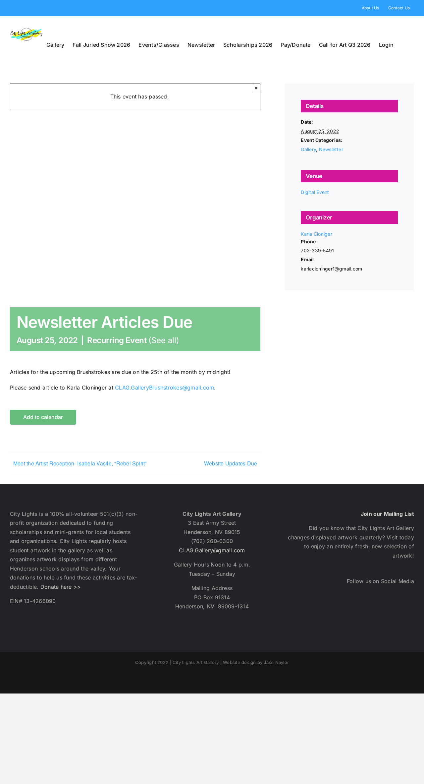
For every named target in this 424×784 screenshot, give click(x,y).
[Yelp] (372, 611)
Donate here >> (60, 586)
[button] (404, 44)
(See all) (163, 340)
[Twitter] (337, 611)
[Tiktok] (390, 611)
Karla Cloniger (316, 234)
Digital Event (315, 192)
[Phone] (408, 611)
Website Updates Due (230, 463)
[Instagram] (354, 611)
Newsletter (331, 149)
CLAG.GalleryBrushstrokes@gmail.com (163, 387)
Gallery (308, 149)
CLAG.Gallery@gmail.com (212, 550)
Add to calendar (43, 417)
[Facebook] (319, 611)
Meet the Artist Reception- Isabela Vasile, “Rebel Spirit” (80, 463)
